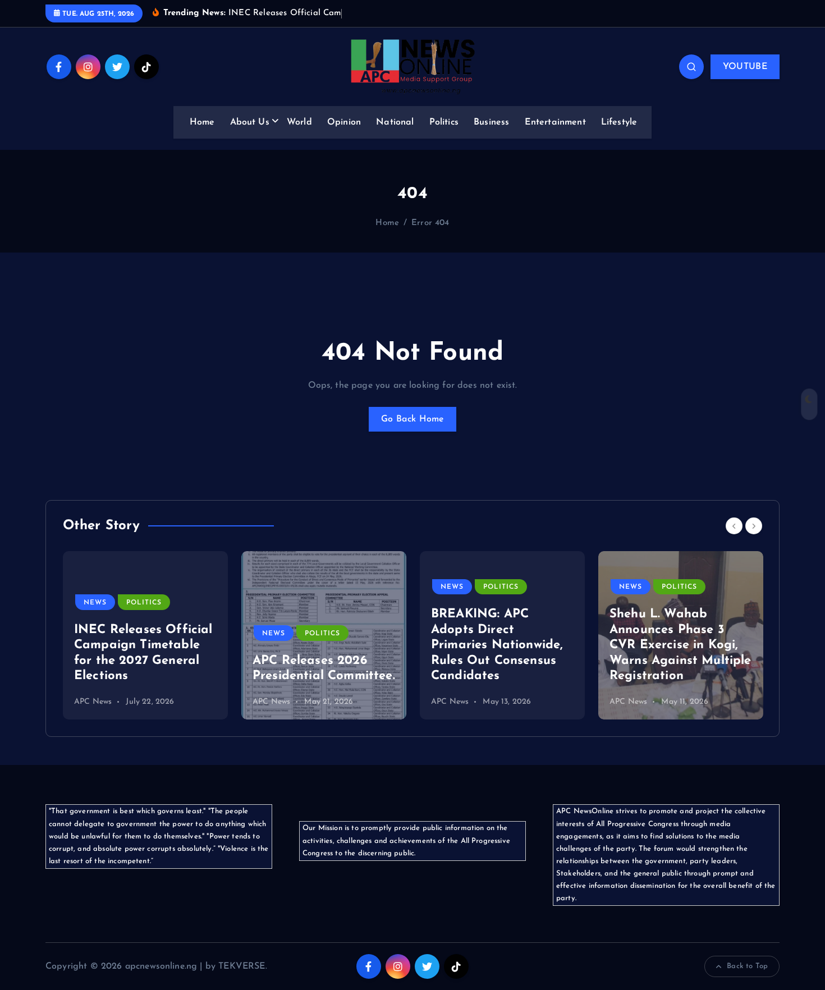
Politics (444, 122)
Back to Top (747, 966)
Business (491, 122)
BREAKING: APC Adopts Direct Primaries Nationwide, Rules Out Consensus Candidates (497, 645)
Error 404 (430, 223)
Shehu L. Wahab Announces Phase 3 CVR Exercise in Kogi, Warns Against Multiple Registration (680, 645)
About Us (249, 122)
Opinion (344, 122)
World (299, 122)
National (395, 122)
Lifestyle (619, 122)
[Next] (753, 525)
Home (202, 122)
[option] (145, 635)
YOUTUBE (745, 66)
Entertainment (555, 122)
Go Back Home (412, 419)
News (95, 602)
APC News (93, 702)
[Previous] (734, 525)
